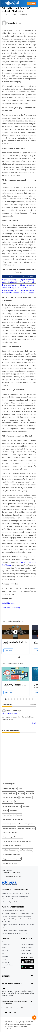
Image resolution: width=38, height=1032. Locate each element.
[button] (19, 657)
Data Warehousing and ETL (12, 806)
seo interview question (10, 850)
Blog (9, 873)
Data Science (19, 802)
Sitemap (4, 959)
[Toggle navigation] (3, 3)
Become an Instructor (27, 945)
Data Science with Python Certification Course (15, 899)
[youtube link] (15, 1012)
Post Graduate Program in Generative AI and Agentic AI (18, 913)
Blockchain (30, 793)
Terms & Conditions (8, 1008)
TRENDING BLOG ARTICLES (12, 984)
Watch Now (8, 650)
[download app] (27, 962)
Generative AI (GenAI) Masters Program (13, 910)
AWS (20, 789)
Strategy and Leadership (11, 854)
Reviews (4, 948)
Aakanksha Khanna (14, 23)
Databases (26, 806)
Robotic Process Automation (12, 846)
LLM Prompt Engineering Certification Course (15, 896)
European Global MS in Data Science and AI (14, 930)
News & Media (6, 945)
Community (5, 956)
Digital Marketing (9, 603)
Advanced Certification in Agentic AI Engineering (16, 893)
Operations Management (26, 828)
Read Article (8, 692)
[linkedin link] (10, 1012)
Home (5, 873)
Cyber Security (8, 802)
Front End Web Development (12, 815)
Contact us (5, 950)
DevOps (5, 810)
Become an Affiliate (26, 948)
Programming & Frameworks (12, 837)
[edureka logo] (14, 3)
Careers (23, 942)
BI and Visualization (9, 793)
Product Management (10, 832)
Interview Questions (9, 824)
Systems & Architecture (10, 863)
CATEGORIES (6, 976)
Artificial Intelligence (10, 789)
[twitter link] (6, 1012)
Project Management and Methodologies (17, 841)
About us (4, 942)
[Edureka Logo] (9, 883)
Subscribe (31, 3)
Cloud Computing (26, 797)
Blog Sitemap (6, 962)
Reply (34, 723)
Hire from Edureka (26, 953)
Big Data (21, 793)
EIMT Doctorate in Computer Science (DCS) (14, 933)
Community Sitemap (8, 965)
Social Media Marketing (11, 607)
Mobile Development (26, 824)
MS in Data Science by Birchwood (11, 922)
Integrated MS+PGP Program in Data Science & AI (16, 919)
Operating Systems (9, 828)
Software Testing (26, 850)
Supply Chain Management (12, 859)
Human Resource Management (13, 819)
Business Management (10, 797)
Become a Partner (26, 950)
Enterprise (13, 810)
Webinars (4, 968)
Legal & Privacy (21, 1008)
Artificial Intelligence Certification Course (14, 902)
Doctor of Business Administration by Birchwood (16, 916)
